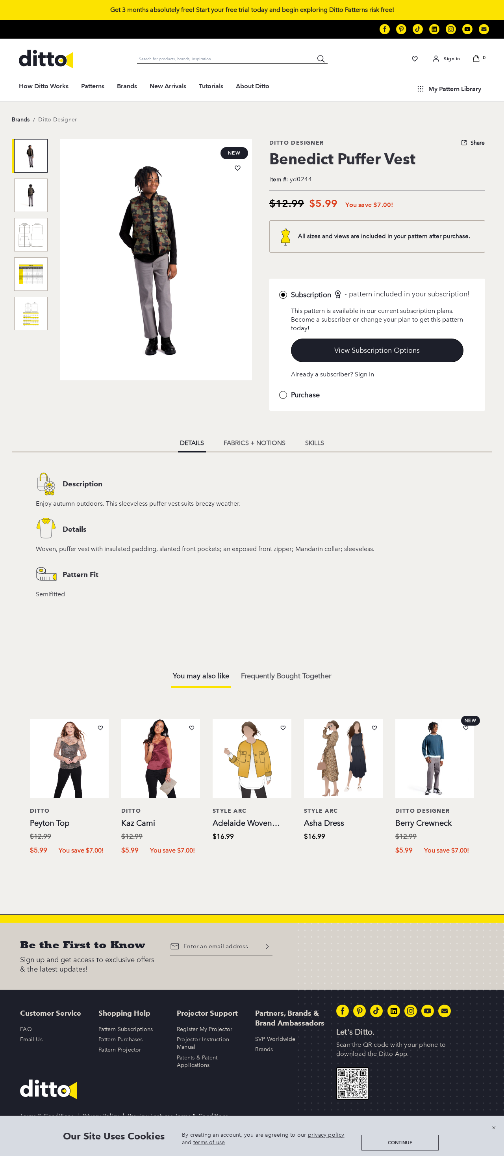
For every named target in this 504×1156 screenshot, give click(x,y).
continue (400, 1142)
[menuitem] (44, 88)
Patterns (92, 86)
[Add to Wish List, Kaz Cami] (191, 728)
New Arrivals (168, 86)
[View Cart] (478, 59)
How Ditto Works (44, 86)
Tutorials (211, 86)
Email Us (31, 1039)
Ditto (40, 811)
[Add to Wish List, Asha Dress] (374, 728)
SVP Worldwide (275, 1039)
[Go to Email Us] (483, 29)
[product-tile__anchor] (69, 760)
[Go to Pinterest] (401, 29)
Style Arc (230, 811)
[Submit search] (321, 59)
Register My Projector (204, 1029)
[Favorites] (414, 58)
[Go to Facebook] (384, 29)
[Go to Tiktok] (417, 29)
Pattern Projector (119, 1049)
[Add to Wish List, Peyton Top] (100, 728)
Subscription (311, 294)
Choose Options (69, 867)
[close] (494, 1127)
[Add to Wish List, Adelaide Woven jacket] (283, 728)
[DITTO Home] (46, 59)
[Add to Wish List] (237, 168)
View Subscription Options (377, 350)
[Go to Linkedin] (434, 29)
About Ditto (252, 86)
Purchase (305, 395)
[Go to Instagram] (450, 29)
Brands (127, 86)
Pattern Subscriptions (125, 1029)
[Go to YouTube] (467, 29)
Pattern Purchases (120, 1039)
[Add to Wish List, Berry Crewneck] (465, 728)
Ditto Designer (57, 119)
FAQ (26, 1029)
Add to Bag (252, 853)
